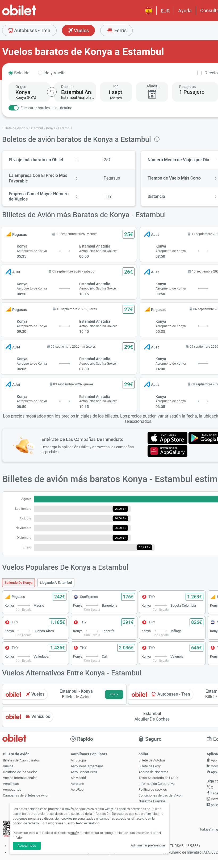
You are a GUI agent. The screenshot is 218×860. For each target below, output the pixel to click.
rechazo (33, 823)
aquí (73, 833)
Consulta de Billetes (153, 813)
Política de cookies (153, 789)
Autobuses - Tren (31, 30)
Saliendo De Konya (18, 583)
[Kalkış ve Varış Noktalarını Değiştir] (52, 92)
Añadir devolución (152, 86)
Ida (116, 86)
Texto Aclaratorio (87, 823)
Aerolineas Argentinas (87, 766)
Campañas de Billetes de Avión (26, 795)
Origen (20, 86)
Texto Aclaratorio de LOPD (158, 778)
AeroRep (77, 789)
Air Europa (78, 760)
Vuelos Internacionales (20, 778)
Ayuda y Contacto (152, 807)
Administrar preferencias (148, 845)
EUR (165, 11)
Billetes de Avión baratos (21, 760)
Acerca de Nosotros (153, 772)
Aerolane (77, 784)
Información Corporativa (157, 784)
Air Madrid (78, 778)
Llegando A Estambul (56, 583)
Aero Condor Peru (84, 772)
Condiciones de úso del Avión (160, 795)
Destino (67, 86)
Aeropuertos (12, 789)
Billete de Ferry (150, 766)
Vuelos (81, 30)
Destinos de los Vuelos (20, 772)
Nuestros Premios (152, 801)
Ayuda (185, 10)
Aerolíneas (11, 784)
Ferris (120, 30)
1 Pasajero (191, 92)
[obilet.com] (32, 14)
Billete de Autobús (152, 760)
